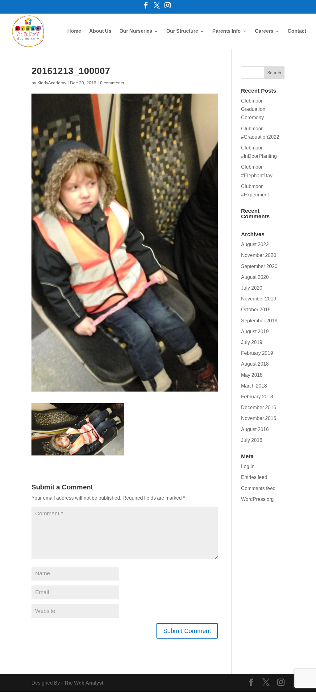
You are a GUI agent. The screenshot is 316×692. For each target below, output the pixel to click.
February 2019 (257, 353)
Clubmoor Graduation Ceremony (253, 109)
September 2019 (259, 320)
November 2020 (258, 255)
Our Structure (182, 31)
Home (74, 31)
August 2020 (255, 277)
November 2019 (258, 298)
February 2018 (257, 396)
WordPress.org (257, 499)
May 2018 (252, 375)
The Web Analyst (83, 683)
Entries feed (254, 477)
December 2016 (258, 407)
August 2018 (255, 364)
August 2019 (255, 331)
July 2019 (251, 342)
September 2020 (259, 266)
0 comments (112, 82)
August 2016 (255, 429)
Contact (297, 31)
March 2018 (254, 385)
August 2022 (255, 244)
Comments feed (258, 488)
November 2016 (258, 418)
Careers (264, 31)
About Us (100, 31)
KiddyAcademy (51, 82)
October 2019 (256, 309)
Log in (248, 466)
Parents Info (226, 31)
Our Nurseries (135, 31)
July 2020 (251, 288)
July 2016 (251, 440)
